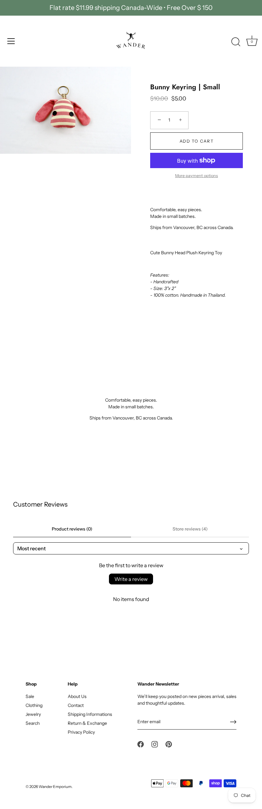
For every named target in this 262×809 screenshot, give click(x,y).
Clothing (34, 705)
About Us (77, 696)
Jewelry (33, 714)
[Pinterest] (169, 744)
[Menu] (11, 41)
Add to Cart (197, 141)
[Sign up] (233, 722)
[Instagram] (154, 744)
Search (33, 723)
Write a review (131, 579)
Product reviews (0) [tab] (72, 529)
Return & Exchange (87, 723)
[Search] (236, 42)
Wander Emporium (55, 786)
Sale (30, 696)
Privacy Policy (81, 732)
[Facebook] (140, 744)
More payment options (196, 175)
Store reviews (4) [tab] (190, 529)
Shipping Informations (90, 714)
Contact (76, 705)
